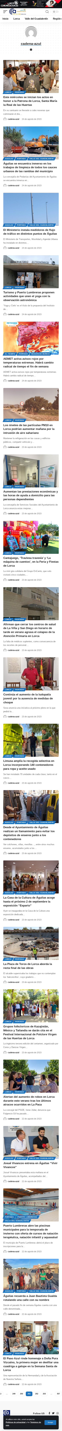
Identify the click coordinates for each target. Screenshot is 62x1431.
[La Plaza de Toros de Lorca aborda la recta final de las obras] (31, 943)
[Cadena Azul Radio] (17, 11)
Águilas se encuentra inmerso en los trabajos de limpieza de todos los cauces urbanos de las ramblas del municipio (30, 167)
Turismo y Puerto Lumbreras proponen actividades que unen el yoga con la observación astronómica (28, 296)
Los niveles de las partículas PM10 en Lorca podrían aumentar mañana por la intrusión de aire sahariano (28, 429)
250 (21, 1394)
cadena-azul (13, 119)
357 (58, 1394)
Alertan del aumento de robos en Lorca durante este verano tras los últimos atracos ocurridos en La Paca (29, 1100)
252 (36, 1394)
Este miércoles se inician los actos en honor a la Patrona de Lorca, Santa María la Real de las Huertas (30, 101)
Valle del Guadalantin (42, 159)
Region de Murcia (40, 354)
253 (44, 1394)
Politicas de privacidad (15, 1422)
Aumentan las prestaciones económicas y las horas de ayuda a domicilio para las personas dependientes (30, 495)
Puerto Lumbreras (27, 1217)
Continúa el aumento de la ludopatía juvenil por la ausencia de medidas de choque (28, 698)
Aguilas (9, 159)
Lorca (8, 92)
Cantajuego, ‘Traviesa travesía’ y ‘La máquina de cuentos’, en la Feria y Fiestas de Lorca (31, 561)
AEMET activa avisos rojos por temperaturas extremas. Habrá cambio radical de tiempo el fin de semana (28, 362)
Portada (19, 92)
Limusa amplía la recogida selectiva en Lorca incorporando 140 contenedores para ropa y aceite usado (28, 764)
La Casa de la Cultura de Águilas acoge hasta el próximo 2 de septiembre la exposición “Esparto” (29, 901)
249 (13, 1394)
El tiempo (10, 354)
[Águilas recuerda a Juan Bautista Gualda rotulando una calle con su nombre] (31, 1275)
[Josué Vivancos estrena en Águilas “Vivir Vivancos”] (31, 1142)
